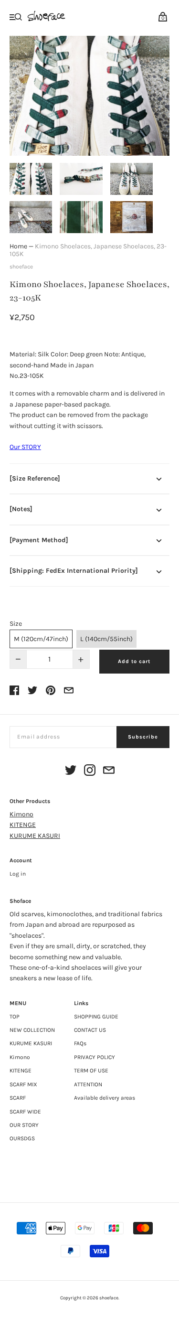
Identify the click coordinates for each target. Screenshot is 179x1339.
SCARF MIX (23, 1084)
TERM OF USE (91, 1070)
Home (18, 246)
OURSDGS (22, 1138)
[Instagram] (89, 771)
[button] (31, 179)
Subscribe (143, 737)
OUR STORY (24, 1125)
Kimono (21, 814)
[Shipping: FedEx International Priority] (74, 571)
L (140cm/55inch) (106, 639)
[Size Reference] (35, 478)
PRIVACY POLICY (94, 1057)
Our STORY (25, 447)
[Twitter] (70, 771)
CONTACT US (90, 1030)
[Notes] (21, 509)
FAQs (80, 1043)
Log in (18, 873)
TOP (15, 1016)
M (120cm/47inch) (41, 639)
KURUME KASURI (35, 836)
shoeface (21, 266)
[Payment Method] (39, 540)
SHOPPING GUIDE (96, 1016)
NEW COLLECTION (32, 1030)
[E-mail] (109, 771)
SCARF (18, 1097)
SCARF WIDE (25, 1111)
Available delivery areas (104, 1097)
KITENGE (23, 825)
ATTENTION (88, 1084)
